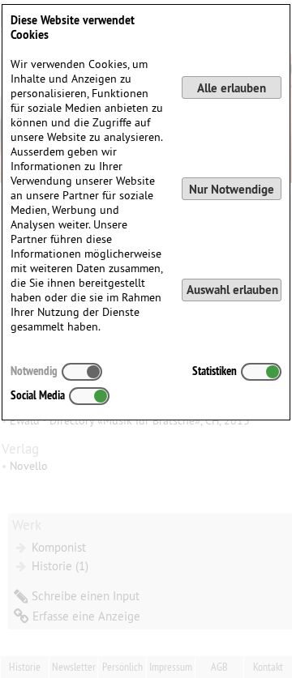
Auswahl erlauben (232, 289)
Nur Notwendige (231, 189)
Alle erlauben (231, 88)
